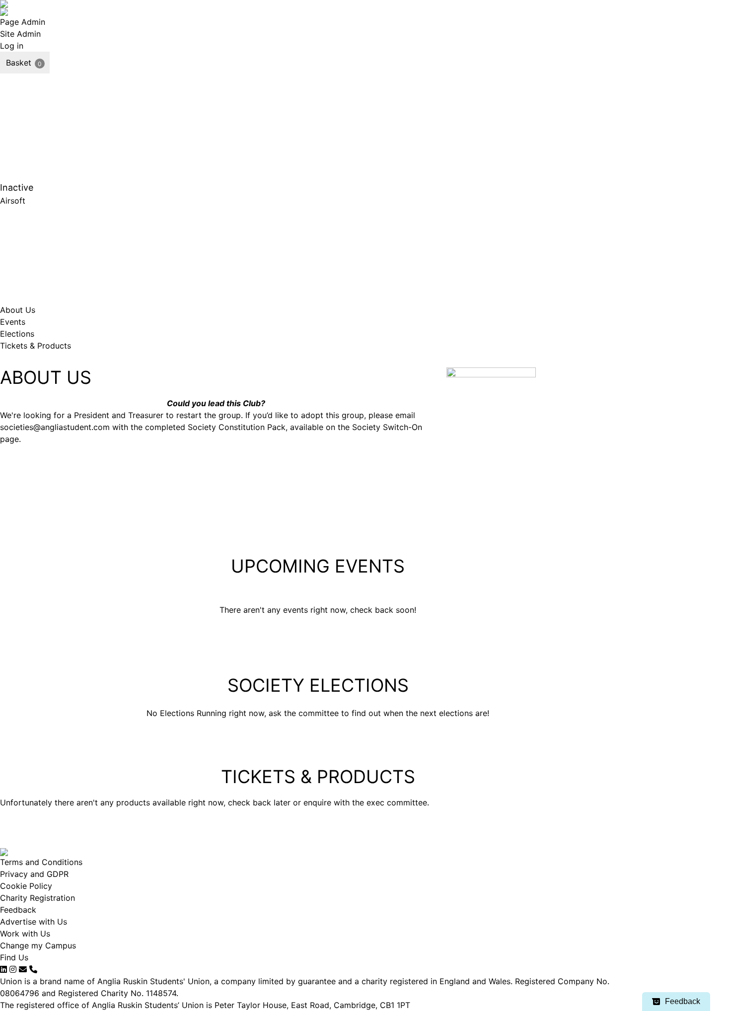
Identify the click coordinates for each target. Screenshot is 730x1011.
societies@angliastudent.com (55, 427)
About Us (17, 310)
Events (12, 322)
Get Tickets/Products (486, 499)
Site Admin (20, 34)
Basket (18, 63)
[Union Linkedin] (3, 969)
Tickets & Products (35, 346)
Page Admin (22, 22)
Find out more (425, 207)
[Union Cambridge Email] (23, 969)
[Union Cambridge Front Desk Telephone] (33, 969)
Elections (17, 334)
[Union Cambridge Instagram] (12, 969)
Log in (11, 46)
